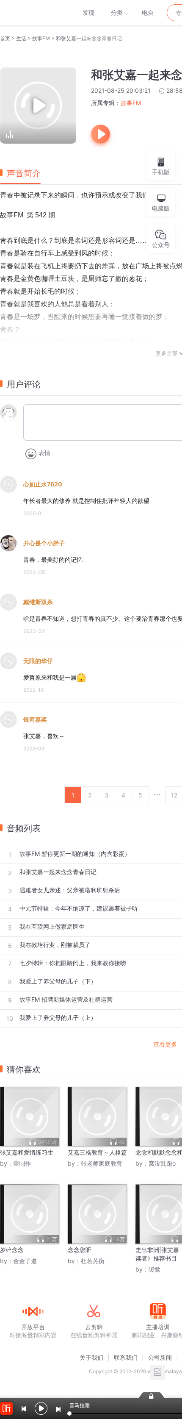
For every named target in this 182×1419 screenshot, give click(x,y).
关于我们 (91, 1357)
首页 (5, 38)
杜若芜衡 (93, 1260)
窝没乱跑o (162, 1163)
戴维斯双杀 (38, 601)
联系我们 (126, 1357)
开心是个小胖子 (44, 543)
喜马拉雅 (32, 12)
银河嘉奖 (35, 719)
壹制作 (22, 1163)
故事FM (41, 38)
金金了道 (25, 1260)
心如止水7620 (42, 484)
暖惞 (154, 1269)
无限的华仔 (38, 660)
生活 (21, 38)
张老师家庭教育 (101, 1163)
